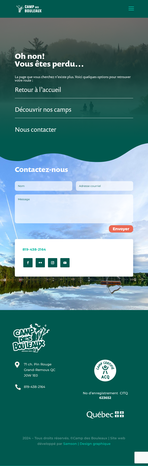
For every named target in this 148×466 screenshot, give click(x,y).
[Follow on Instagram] (52, 262)
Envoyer (121, 229)
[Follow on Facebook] (28, 262)
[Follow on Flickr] (40, 262)
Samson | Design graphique (87, 444)
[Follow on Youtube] (65, 262)
